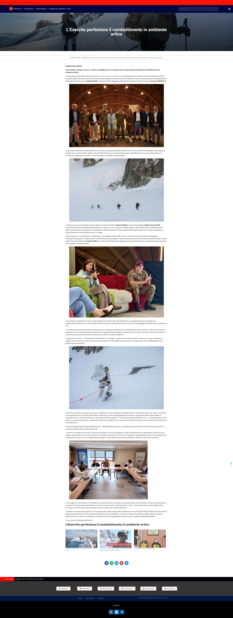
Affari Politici (17, 9)
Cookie (165, 598)
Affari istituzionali (93, 57)
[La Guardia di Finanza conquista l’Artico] (150, 539)
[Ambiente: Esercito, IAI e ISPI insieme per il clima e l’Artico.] (82, 539)
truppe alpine (159, 57)
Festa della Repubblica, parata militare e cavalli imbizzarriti (35, 579)
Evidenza (101, 57)
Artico (135, 57)
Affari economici (41, 9)
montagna (151, 57)
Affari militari (28, 9)
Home (80, 598)
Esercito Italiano (142, 57)
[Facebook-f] (111, 612)
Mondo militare (115, 57)
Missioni (107, 57)
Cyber (69, 9)
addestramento (128, 57)
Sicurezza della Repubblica (57, 9)
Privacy (158, 598)
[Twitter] (116, 612)
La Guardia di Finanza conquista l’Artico (145, 548)
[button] (106, 563)
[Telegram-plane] (122, 612)
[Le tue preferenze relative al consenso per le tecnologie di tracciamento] (231, 463)
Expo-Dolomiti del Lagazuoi (111, 76)
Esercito (144, 418)
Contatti (100, 598)
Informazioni (90, 598)
